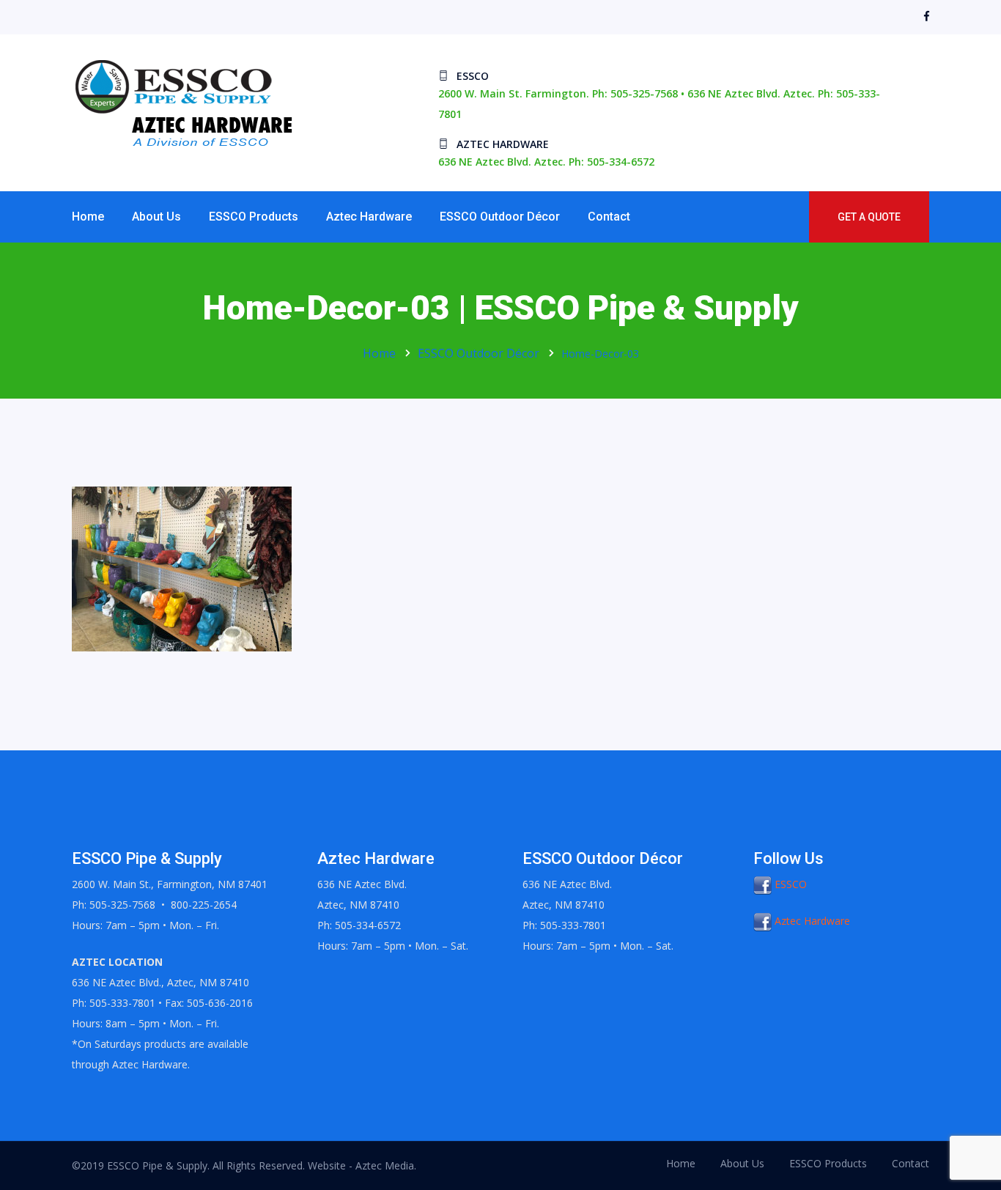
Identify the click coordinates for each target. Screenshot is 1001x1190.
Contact (609, 216)
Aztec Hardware (369, 216)
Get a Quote (869, 217)
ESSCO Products (253, 216)
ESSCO (789, 884)
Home (88, 216)
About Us (156, 216)
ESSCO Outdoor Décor (500, 216)
